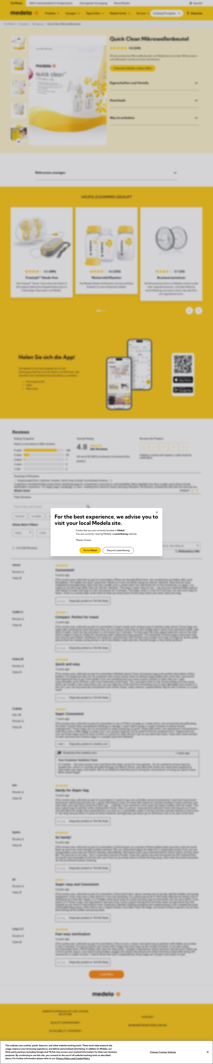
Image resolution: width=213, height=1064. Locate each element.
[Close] (207, 1052)
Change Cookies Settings (163, 1052)
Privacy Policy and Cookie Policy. (73, 1058)
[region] (106, 1052)
